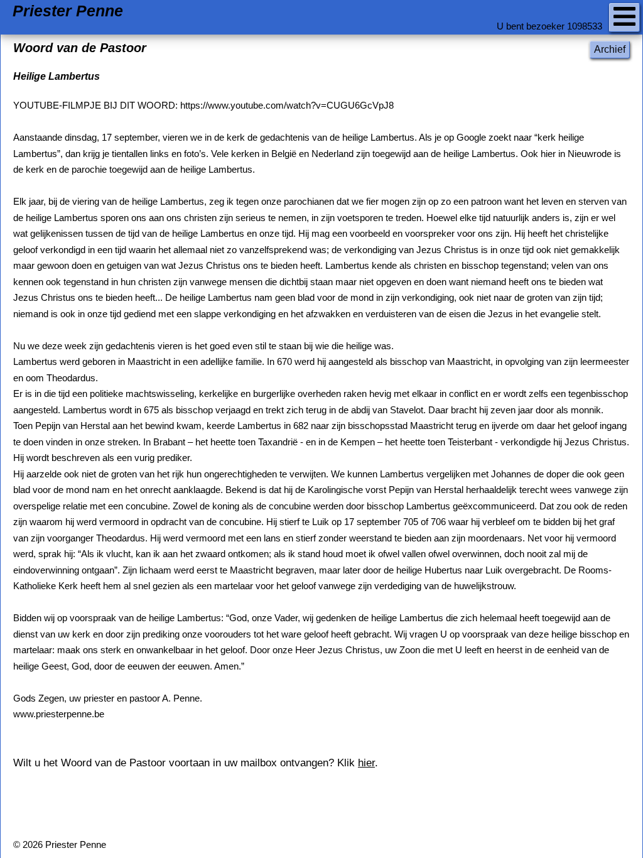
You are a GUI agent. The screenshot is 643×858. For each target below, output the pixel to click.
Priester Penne (68, 11)
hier (366, 763)
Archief (609, 49)
